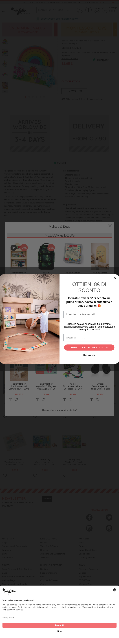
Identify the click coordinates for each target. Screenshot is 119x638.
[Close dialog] (115, 278)
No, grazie (89, 355)
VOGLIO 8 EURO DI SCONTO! (89, 347)
